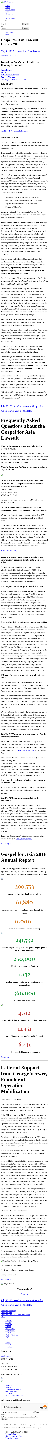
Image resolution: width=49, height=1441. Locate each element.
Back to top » (6, 843)
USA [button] (3, 1317)
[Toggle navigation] (12, 2)
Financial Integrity (12, 1438)
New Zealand (10, 1329)
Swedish (8, 1347)
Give (7, 34)
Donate (8, 1387)
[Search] (6, 20)
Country (38, 1412)
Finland (8, 1327)
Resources (9, 14)
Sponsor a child (6, 1313)
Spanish (8, 1345)
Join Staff (8, 1393)
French (7, 1343)
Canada (8, 1323)
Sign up (4, 1419)
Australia (8, 1321)
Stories (7, 8)
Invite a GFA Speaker (13, 1389)
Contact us (24, 1294)
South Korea (10, 1333)
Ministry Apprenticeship (14, 1395)
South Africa (10, 1331)
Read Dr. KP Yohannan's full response (14, 131)
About (7, 6)
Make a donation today (9, 550)
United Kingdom (11, 1335)
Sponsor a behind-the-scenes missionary (15, 1315)
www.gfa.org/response (24, 839)
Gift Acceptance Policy (13, 1436)
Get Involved (10, 10)
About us (8, 1385)
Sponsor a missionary (8, 1311)
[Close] (2, 26)
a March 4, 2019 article (26, 750)
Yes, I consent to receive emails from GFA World (20, 1417)
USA (7, 1337)
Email (24, 1414)
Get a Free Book (11, 1391)
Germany (8, 1325)
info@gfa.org (6, 1356)
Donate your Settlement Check (13, 79)
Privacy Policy (10, 1434)
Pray (7, 12)
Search (25, 24)
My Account (9, 32)
